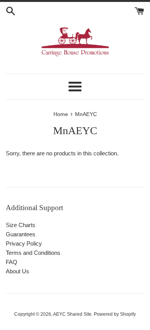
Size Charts (20, 225)
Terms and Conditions (33, 252)
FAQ (11, 262)
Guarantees (20, 234)
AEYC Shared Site (72, 314)
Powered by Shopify (115, 314)
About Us (17, 271)
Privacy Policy (24, 243)
